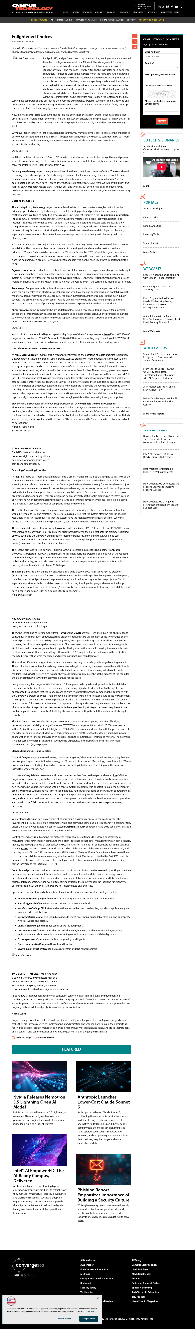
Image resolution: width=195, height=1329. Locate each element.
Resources (138, 12)
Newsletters (166, 12)
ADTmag (136, 1260)
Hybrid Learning (64, 20)
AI (52, 20)
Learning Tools (151, 234)
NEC (62, 164)
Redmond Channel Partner (146, 1283)
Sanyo (81, 528)
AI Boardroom (88, 1260)
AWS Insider (87, 1264)
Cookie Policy (90, 1311)
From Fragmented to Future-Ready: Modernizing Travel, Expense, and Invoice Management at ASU (158, 303)
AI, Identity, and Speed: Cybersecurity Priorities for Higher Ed (161, 149)
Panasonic (53, 338)
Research (111, 12)
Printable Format (45, 1037)
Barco (106, 334)
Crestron (20, 415)
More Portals (150, 252)
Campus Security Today (144, 1264)
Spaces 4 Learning (142, 1287)
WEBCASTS (152, 268)
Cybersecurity (150, 217)
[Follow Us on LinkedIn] (159, 6)
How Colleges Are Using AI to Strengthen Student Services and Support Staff (161, 504)
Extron (24, 848)
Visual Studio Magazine (145, 1301)
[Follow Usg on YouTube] (176, 6)
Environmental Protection (94, 1269)
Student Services (152, 243)
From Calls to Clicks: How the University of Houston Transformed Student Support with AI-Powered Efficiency (159, 373)
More (176, 12)
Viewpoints (87, 12)
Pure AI (136, 1278)
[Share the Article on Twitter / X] (135, 47)
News (65, 12)
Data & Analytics (152, 225)
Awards (98, 12)
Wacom (47, 378)
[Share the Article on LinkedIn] (135, 41)
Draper (65, 632)
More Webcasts (151, 331)
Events (151, 12)
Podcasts (123, 12)
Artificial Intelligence (154, 208)
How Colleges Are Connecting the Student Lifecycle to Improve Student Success (161, 486)
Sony (115, 775)
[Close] (98, 1298)
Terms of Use (115, 1318)
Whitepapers (155, 347)
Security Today (88, 1287)
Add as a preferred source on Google (145, 6)
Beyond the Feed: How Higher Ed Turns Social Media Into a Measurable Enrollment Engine (161, 439)
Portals (150, 202)
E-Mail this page (23, 1037)
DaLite (77, 632)
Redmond (85, 1283)
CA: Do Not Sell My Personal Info (137, 1318)
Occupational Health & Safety (96, 1278)
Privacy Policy (168, 85)
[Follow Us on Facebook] (172, 6)
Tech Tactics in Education (145, 1292)
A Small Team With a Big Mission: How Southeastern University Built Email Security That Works (161, 319)
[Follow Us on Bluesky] (167, 6)
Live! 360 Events (141, 1269)
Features (75, 12)
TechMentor (86, 1292)
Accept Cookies (88, 1318)
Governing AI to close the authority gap (156, 288)
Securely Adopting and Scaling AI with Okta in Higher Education (161, 276)
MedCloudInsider (141, 1274)
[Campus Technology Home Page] (32, 8)
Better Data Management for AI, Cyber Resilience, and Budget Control (160, 401)
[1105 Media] (29, 1291)
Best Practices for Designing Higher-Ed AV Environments (158, 470)
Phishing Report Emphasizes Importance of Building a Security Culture (104, 1194)
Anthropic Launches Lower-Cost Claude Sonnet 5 (104, 1102)
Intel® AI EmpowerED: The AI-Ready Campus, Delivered (38, 1175)
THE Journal (138, 1296)
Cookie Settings (64, 1318)
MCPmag (85, 1274)
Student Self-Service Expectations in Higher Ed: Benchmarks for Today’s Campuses (161, 357)
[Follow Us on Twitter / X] (163, 7)
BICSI (44, 908)
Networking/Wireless (86, 20)
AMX (82, 826)
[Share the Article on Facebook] (135, 36)
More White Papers (153, 413)
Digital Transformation (112, 20)
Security (131, 20)
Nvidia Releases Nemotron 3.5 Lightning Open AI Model (39, 1102)
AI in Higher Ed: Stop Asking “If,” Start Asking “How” (159, 388)
